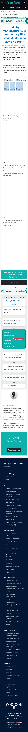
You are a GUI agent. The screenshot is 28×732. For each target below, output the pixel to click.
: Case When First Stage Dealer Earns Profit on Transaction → (14, 274)
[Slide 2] (12, 453)
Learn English (9, 666)
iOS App (8, 480)
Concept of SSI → (14, 386)
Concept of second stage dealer (14, 378)
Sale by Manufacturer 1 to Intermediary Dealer (12, 322)
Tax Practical (4, 12)
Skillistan (8, 545)
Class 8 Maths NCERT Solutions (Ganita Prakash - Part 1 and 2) (14, 597)
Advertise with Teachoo (14, 719)
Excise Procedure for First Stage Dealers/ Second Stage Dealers (14, 368)
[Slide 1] (10, 453)
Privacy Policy (9, 717)
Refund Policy (19, 717)
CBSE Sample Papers (12, 695)
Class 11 (12, 7)
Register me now (14, 450)
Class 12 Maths (10, 569)
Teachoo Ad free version (12, 538)
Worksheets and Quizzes (13, 541)
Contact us (17, 713)
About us (10, 713)
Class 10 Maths (10, 556)
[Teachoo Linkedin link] (14, 707)
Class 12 (4, 7)
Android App (9, 476)
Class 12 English (10, 572)
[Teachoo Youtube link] (20, 704)
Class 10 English (10, 563)
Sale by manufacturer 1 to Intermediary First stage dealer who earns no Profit (13, 339)
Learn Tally (9, 672)
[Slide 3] (15, 453)
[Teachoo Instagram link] (12, 704)
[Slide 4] (18, 453)
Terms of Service (14, 715)
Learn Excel (9, 669)
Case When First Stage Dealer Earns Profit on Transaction (13, 356)
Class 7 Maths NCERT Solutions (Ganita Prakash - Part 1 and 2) (14, 589)
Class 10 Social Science (12, 566)
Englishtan (9, 687)
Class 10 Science (10, 560)
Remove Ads (14, 282)
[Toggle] (3, 2)
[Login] (24, 2)
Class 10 (19, 7)
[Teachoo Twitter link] (16, 704)
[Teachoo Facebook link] (7, 704)
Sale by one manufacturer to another (12, 311)
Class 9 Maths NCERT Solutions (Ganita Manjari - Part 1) (14, 605)
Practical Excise (13, 12)
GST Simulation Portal (12, 548)
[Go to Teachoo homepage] (13, 2)
